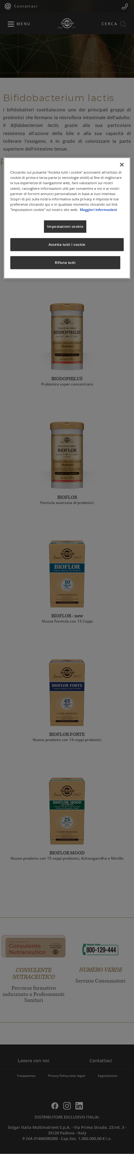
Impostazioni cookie (65, 226)
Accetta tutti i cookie (67, 244)
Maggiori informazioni (98, 209)
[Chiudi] (122, 165)
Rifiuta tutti (65, 262)
